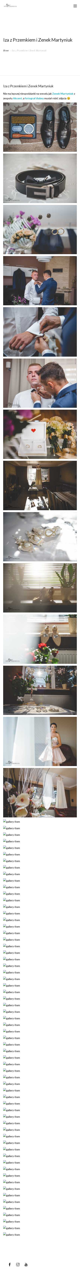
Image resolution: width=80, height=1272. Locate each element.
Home (6, 50)
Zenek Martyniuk (62, 93)
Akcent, (18, 98)
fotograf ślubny (34, 98)
